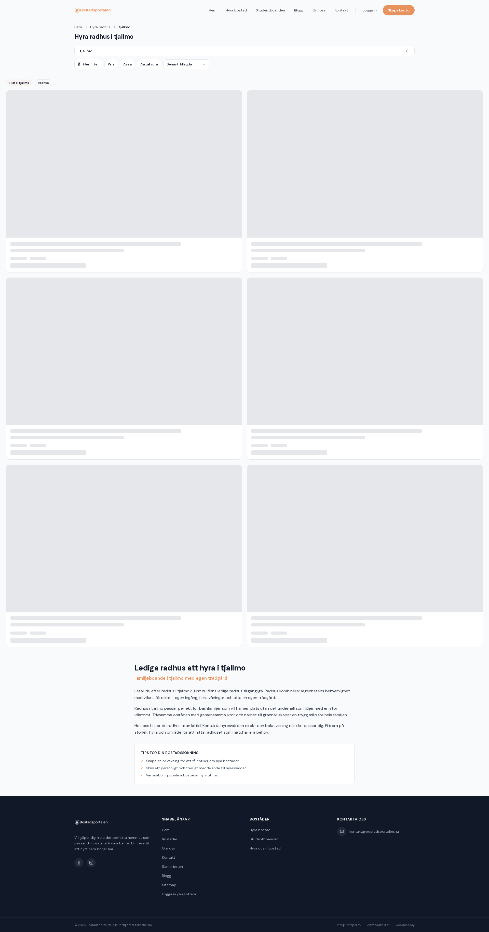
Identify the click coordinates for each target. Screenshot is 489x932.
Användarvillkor (378, 925)
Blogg (298, 10)
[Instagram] (91, 862)
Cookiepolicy (405, 925)
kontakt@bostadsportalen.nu (374, 831)
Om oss (319, 10)
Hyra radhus (100, 27)
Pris (111, 64)
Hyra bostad (236, 10)
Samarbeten (172, 866)
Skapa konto (399, 10)
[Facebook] (79, 862)
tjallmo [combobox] (86, 51)
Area (127, 64)
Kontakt (341, 10)
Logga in (370, 10)
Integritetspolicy (349, 925)
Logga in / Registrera (179, 894)
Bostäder (169, 839)
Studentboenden (270, 10)
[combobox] (186, 64)
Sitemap (169, 885)
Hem (212, 10)
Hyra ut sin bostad (265, 848)
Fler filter (91, 64)
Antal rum (149, 64)
